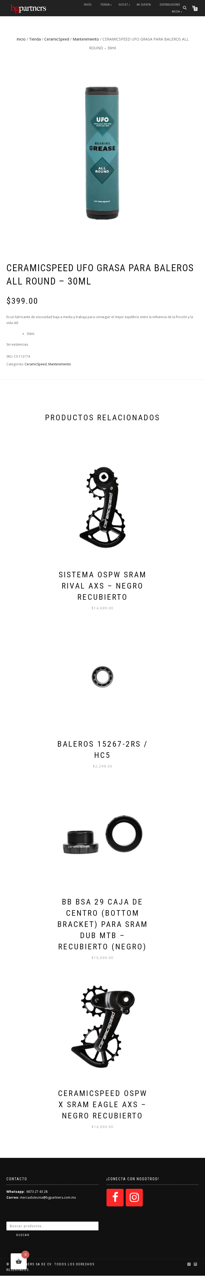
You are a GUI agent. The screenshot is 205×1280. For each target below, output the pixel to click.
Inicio (88, 4)
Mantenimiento (86, 39)
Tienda (105, 4)
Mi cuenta (144, 4)
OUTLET (123, 4)
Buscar (22, 1235)
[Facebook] (115, 1197)
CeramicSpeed (56, 39)
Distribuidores (170, 4)
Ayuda (176, 11)
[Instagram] (134, 1197)
